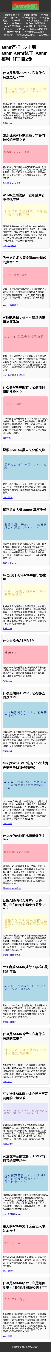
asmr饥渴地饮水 (32, 20)
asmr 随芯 (8, 438)
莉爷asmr (7, 628)
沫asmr (14, 18)
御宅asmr (16, 23)
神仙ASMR (8, 1144)
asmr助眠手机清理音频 (35, 26)
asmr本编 (15, 20)
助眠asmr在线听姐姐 (36, 23)
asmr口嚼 (8, 35)
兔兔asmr (7, 681)
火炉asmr (21, 29)
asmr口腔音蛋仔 (12, 26)
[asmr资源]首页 (12, 15)
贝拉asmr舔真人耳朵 (34, 32)
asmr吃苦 (7, 823)
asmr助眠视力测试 (26, 35)
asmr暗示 (7, 1336)
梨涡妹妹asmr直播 (12, 183)
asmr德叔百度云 (10, 305)
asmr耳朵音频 (29, 18)
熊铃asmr (7, 751)
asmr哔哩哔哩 (13, 32)
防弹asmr (7, 123)
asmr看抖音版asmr (12, 1214)
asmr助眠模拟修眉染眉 (14, 375)
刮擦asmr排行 (9, 1022)
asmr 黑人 (8, 497)
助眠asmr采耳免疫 (12, 955)
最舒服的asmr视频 (12, 888)
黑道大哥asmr (9, 563)
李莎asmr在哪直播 (39, 29)
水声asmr (8, 29)
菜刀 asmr (8, 1271)
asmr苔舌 (7, 1081)
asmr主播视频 (9, 245)
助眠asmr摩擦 (30, 15)
